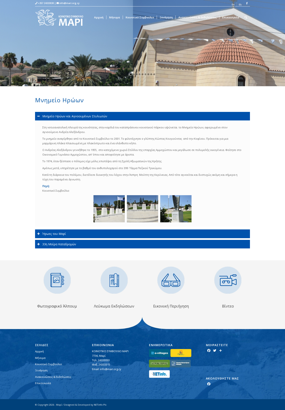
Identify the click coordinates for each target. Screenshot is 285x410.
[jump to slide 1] (130, 74)
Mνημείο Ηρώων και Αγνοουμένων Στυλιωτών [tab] (74, 116)
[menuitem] (233, 4)
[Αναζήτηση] (246, 17)
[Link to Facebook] (247, 3)
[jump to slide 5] (142, 74)
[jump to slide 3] (136, 74)
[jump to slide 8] (151, 74)
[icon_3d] (170, 280)
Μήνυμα (40, 358)
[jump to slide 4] (139, 74)
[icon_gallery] (57, 280)
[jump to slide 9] (154, 74)
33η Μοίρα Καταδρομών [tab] (59, 244)
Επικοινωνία (43, 383)
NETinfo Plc (100, 404)
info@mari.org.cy (69, 3)
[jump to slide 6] (145, 74)
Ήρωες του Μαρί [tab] (54, 234)
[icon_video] (227, 280)
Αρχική (39, 351)
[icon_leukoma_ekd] (114, 280)
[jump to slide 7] (148, 74)
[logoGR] (62, 17)
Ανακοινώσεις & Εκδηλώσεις (53, 377)
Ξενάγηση (41, 370)
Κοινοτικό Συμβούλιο (48, 364)
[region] (142, 173)
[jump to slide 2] (133, 74)
